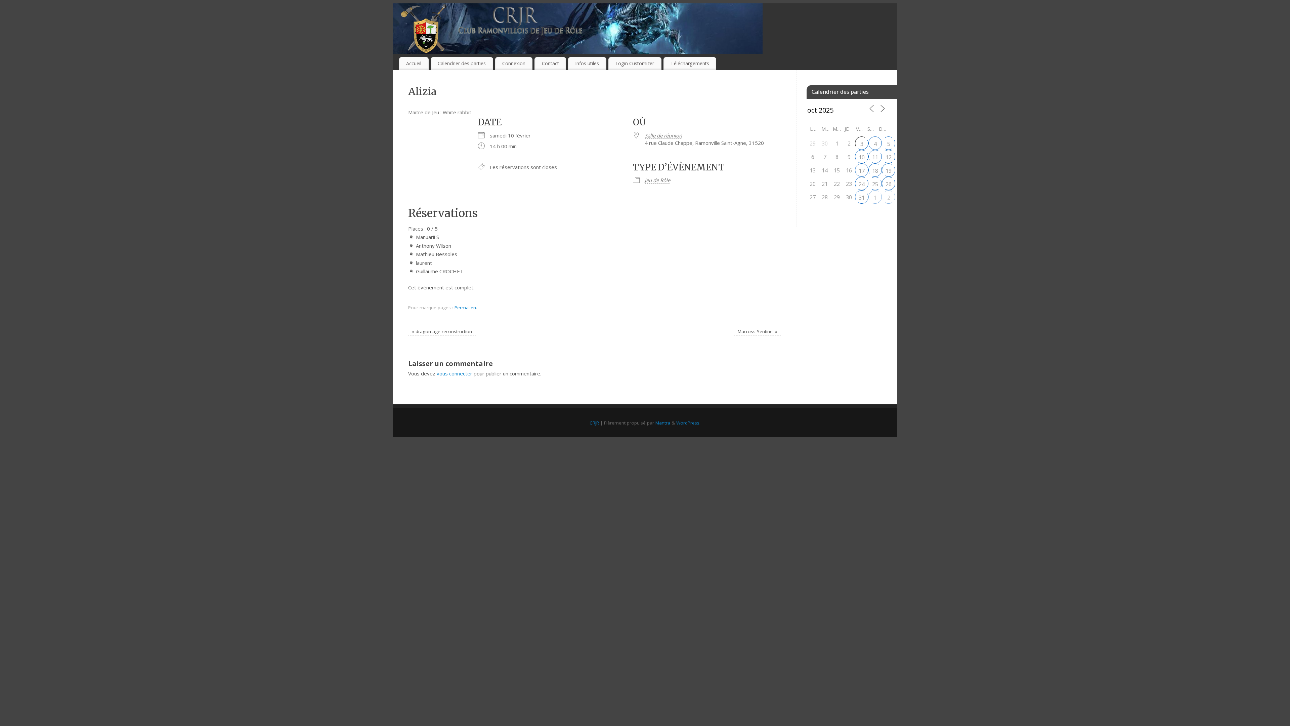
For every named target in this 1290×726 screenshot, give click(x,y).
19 (889, 170)
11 (875, 157)
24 (862, 184)
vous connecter (454, 373)
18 (875, 170)
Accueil (413, 63)
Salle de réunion (663, 135)
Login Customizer (634, 63)
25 (875, 184)
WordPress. (688, 423)
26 (889, 184)
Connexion (513, 63)
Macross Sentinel (757, 331)
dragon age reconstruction (442, 331)
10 (862, 157)
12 (889, 157)
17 (862, 170)
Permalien (465, 308)
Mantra (662, 423)
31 (862, 197)
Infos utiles (587, 63)
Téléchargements (690, 63)
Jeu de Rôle (657, 180)
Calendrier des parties (462, 63)
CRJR (594, 423)
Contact (550, 63)
